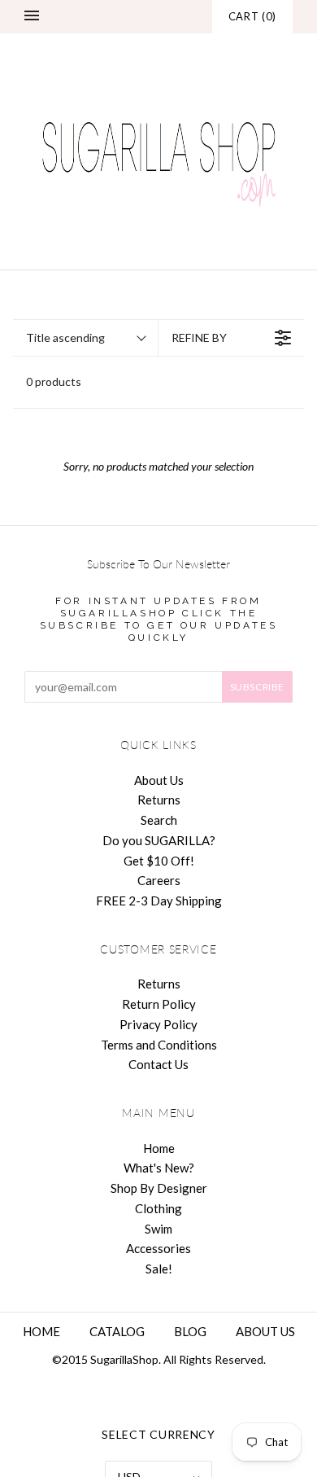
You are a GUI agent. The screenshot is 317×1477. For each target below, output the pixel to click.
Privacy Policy (158, 1024)
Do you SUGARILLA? (158, 840)
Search (159, 820)
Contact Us (158, 1064)
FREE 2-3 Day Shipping (159, 900)
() (252, 16)
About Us (159, 780)
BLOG (190, 1331)
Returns (158, 799)
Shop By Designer (159, 1188)
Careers (158, 880)
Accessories (158, 1248)
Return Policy (159, 1004)
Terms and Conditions (159, 1044)
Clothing (158, 1208)
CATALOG (117, 1331)
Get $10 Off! (159, 860)
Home (159, 1148)
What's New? (159, 1167)
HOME (41, 1331)
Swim (158, 1228)
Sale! (158, 1268)
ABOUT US (265, 1331)
